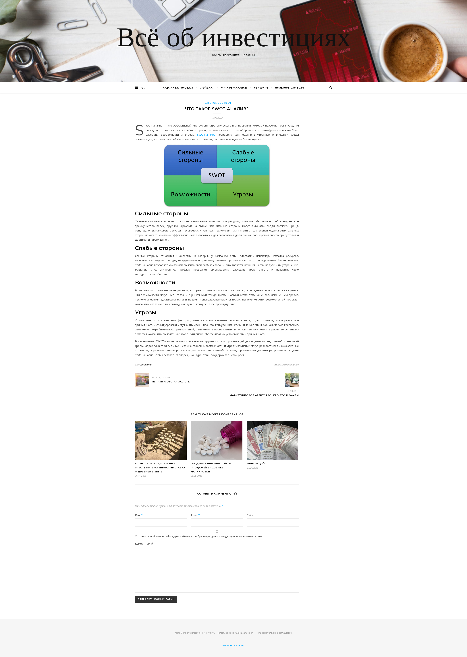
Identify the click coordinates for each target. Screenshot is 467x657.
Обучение (261, 87)
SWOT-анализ (206, 134)
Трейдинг (207, 87)
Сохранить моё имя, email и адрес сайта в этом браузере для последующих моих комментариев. (199, 536)
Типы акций (256, 463)
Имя (138, 515)
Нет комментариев (286, 364)
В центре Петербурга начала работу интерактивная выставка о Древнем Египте (160, 467)
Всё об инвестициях (234, 39)
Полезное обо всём (289, 87)
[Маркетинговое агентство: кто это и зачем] (292, 380)
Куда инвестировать (178, 87)
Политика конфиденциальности (235, 632)
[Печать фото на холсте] (142, 380)
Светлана (145, 364)
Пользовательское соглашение (274, 632)
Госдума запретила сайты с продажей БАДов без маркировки (212, 467)
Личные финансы (234, 87)
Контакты (209, 632)
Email (195, 515)
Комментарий (144, 543)
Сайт (250, 515)
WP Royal (195, 632)
